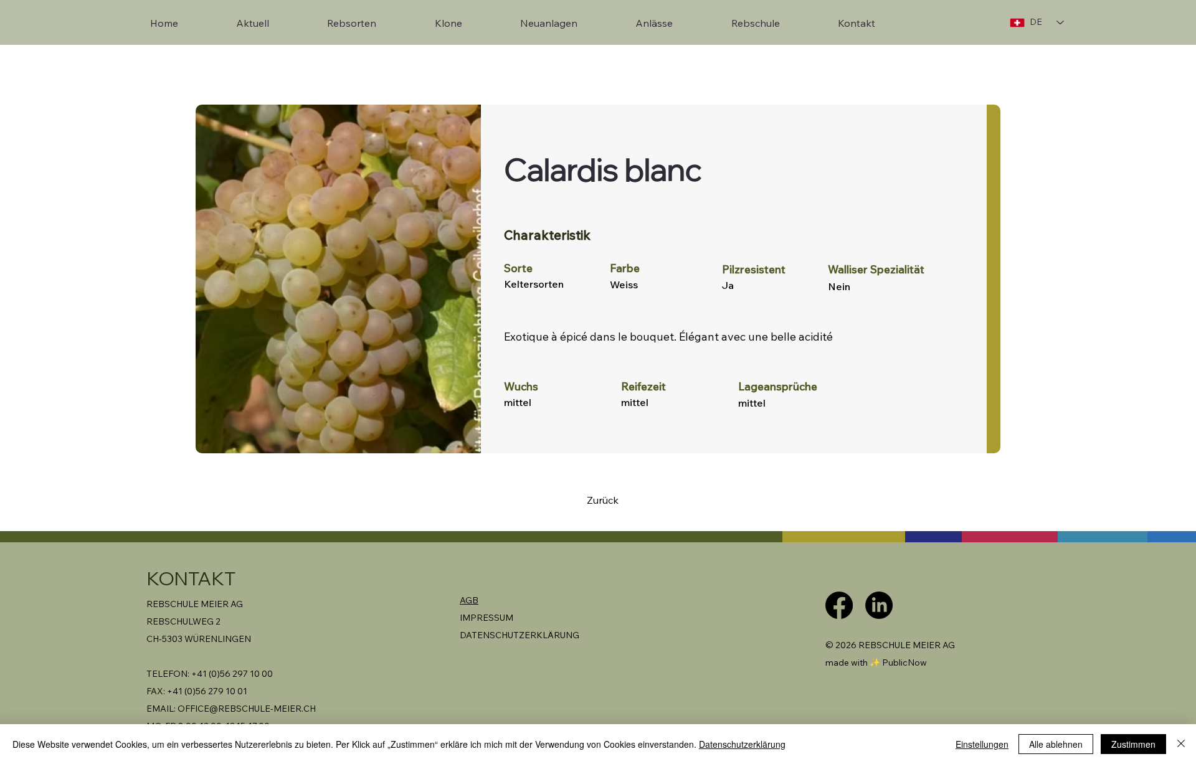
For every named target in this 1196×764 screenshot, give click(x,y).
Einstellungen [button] (982, 744)
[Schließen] (1181, 744)
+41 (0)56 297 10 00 (232, 673)
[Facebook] (839, 605)
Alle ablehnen (1056, 744)
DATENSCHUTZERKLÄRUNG (519, 635)
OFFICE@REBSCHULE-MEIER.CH (247, 708)
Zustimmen (1133, 744)
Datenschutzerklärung (742, 744)
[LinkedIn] (879, 605)
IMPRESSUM (486, 617)
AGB (469, 600)
